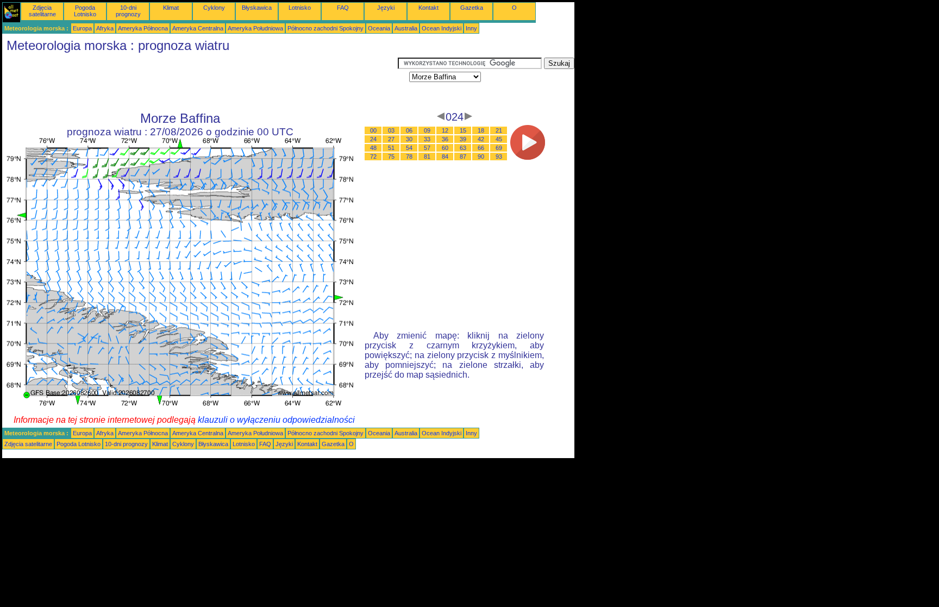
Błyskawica (257, 7)
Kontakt (428, 7)
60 (445, 148)
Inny (471, 28)
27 (391, 139)
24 (373, 139)
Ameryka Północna (143, 28)
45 (499, 139)
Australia (406, 28)
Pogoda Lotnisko (85, 10)
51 (391, 148)
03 (391, 130)
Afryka (105, 28)
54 (409, 148)
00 (373, 130)
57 (427, 148)
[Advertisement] (200, 82)
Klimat (171, 7)
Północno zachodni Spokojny (325, 28)
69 (499, 148)
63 (463, 148)
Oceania (379, 28)
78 (409, 156)
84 (445, 156)
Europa (82, 28)
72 (373, 156)
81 (427, 156)
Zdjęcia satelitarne (42, 10)
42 (481, 139)
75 (391, 156)
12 (445, 130)
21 (499, 130)
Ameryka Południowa (255, 28)
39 (463, 139)
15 (463, 130)
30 (409, 139)
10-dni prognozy (128, 10)
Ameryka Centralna (197, 28)
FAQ (343, 7)
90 (481, 156)
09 (427, 130)
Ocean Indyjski (441, 28)
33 (427, 139)
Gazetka (471, 7)
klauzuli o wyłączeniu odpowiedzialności (276, 419)
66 (481, 148)
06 (409, 130)
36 (445, 139)
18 (481, 130)
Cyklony (214, 7)
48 (373, 148)
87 (463, 156)
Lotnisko (300, 7)
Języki (386, 7)
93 (499, 156)
